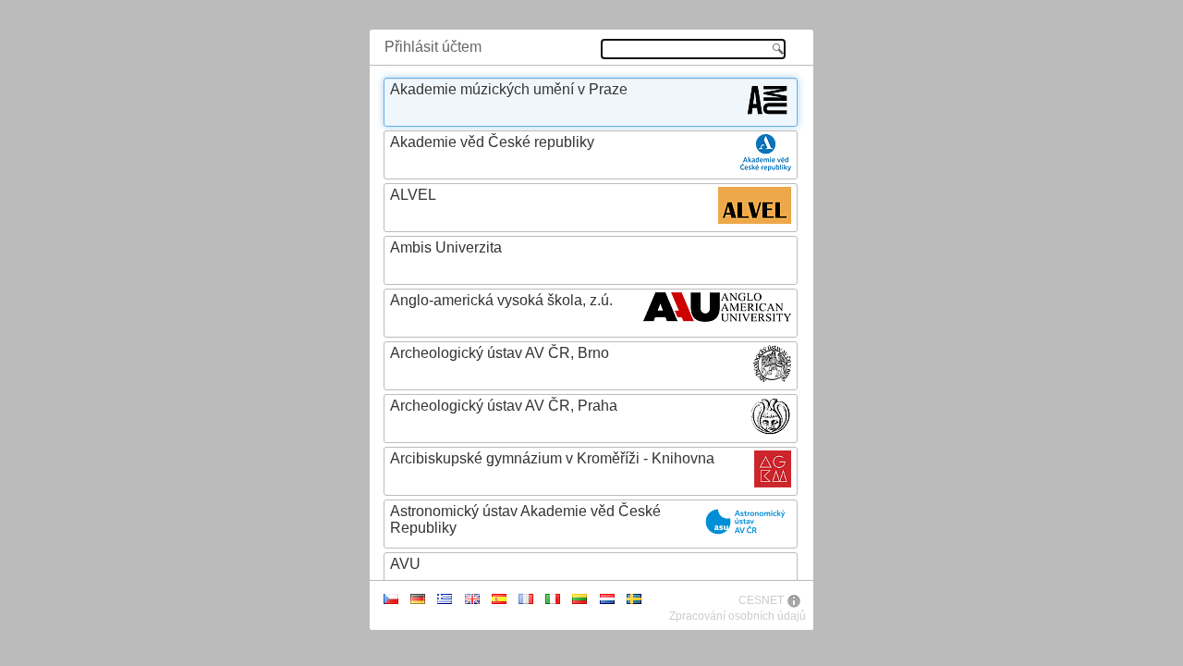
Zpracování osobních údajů (737, 616)
